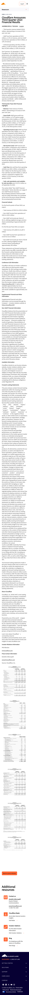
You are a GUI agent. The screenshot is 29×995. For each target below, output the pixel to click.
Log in (22, 4)
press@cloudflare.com (8, 660)
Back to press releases (9, 873)
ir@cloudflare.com (7, 650)
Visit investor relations (15, 933)
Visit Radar (12, 920)
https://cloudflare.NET (8, 284)
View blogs (12, 945)
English (21, 26)
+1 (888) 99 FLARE (15, 959)
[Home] (3, 4)
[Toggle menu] (27, 3)
